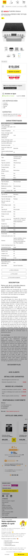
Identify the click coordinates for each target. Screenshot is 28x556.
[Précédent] (27, 419)
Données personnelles (7, 508)
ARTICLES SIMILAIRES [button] (14, 415)
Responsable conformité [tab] (14, 400)
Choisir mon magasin (10, 88)
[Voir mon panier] (24, 2)
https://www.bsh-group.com (12, 411)
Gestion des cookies (7, 507)
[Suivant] (25, 419)
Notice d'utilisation (14, 270)
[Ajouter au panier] (14, 440)
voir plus (19, 465)
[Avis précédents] (2, 466)
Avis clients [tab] (14, 372)
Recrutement (5, 502)
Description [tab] (14, 282)
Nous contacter (5, 513)
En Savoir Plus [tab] (14, 365)
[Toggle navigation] (2, 6)
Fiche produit (14, 273)
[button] (11, 2)
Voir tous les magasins (11, 491)
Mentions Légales (6, 505)
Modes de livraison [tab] (14, 386)
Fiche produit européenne (14, 277)
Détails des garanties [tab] (14, 376)
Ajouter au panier (14, 71)
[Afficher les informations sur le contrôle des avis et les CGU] (23, 454)
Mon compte (5, 515)
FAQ (3, 510)
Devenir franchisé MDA (7, 512)
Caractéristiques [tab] (14, 121)
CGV (3, 504)
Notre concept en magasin (8, 501)
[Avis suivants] (26, 466)
